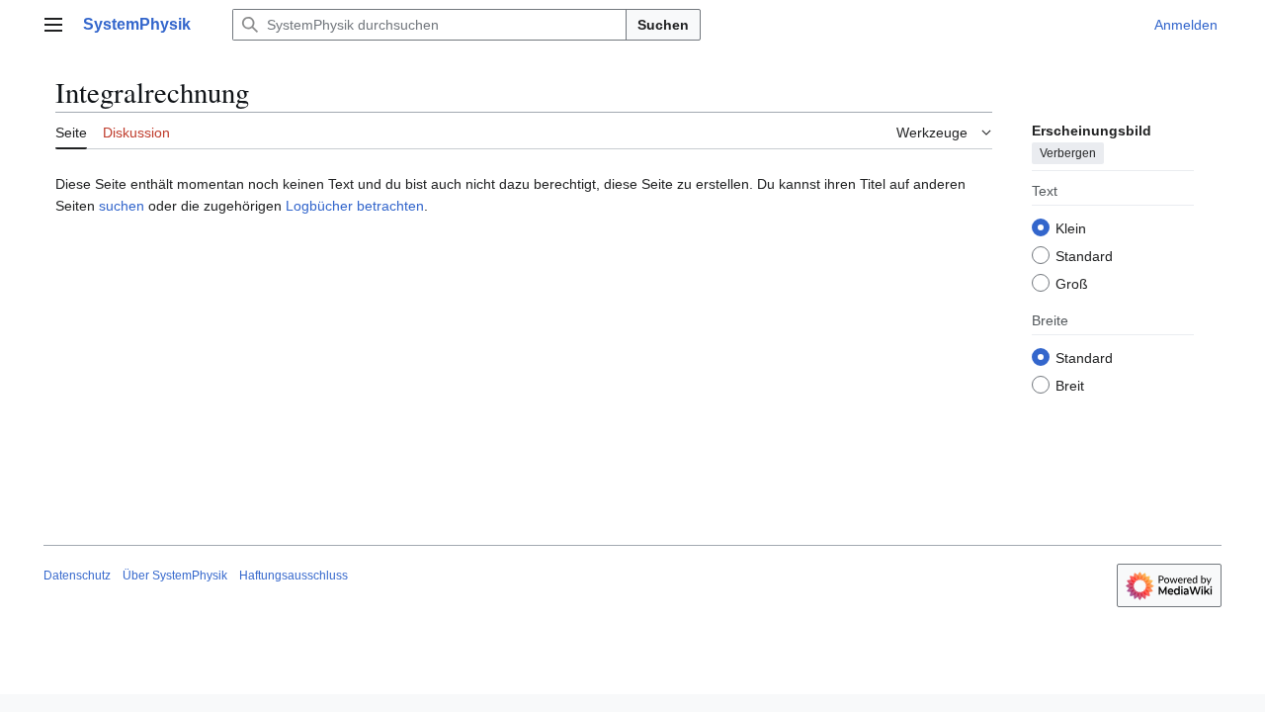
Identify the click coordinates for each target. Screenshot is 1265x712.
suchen (121, 206)
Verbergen (1068, 153)
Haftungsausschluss (293, 575)
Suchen (663, 25)
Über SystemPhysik (175, 575)
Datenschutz (77, 575)
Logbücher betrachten (355, 206)
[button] (53, 25)
